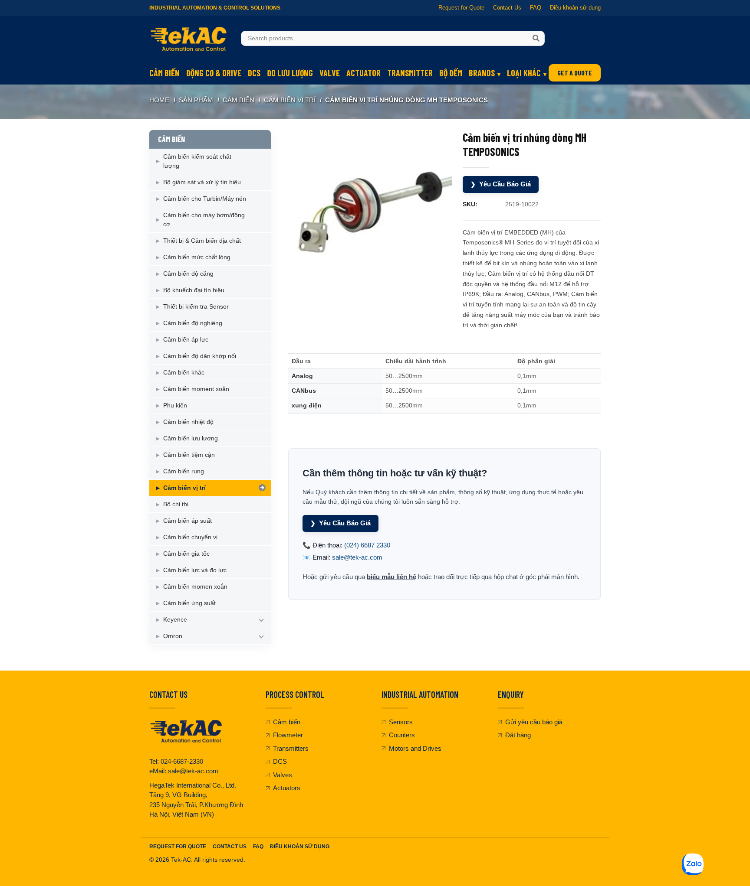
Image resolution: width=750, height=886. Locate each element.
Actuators (286, 788)
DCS (254, 73)
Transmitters (291, 748)
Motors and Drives (415, 748)
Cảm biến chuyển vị (190, 537)
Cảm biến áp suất (187, 520)
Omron (172, 635)
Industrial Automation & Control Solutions (214, 8)
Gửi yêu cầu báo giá (533, 722)
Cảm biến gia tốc (186, 553)
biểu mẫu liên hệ (391, 576)
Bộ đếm (450, 73)
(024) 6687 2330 (367, 545)
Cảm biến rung (183, 471)
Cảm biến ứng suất (189, 602)
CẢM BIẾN (238, 100)
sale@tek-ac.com (357, 557)
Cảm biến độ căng (188, 273)
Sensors (401, 722)
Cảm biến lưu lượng (190, 438)
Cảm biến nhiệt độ (188, 421)
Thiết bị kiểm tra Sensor (196, 306)
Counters (402, 735)
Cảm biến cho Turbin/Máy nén (204, 198)
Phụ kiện (175, 405)
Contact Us (507, 7)
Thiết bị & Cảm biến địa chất (202, 240)
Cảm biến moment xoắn (196, 388)
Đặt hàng (518, 735)
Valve (329, 73)
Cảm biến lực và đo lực (195, 570)
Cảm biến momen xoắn (195, 586)
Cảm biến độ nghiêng (192, 322)
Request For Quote (177, 847)
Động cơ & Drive (213, 73)
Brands (482, 73)
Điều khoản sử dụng (575, 7)
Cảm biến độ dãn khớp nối (199, 355)
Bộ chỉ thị (175, 504)
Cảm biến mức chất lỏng (196, 257)
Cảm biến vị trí (290, 100)
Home (159, 100)
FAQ (535, 7)
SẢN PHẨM (196, 100)
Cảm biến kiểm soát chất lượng (197, 161)
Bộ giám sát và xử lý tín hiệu (202, 182)
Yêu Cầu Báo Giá (500, 184)
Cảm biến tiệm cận (189, 454)
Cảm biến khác (183, 372)
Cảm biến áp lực (185, 339)
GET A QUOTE (574, 72)
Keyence (175, 619)
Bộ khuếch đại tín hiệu (193, 290)
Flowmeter (288, 735)
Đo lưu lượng (290, 73)
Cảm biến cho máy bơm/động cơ (204, 220)
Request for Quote (461, 7)
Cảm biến (164, 73)
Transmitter (410, 73)
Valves (282, 775)
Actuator (363, 73)
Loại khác (524, 73)
